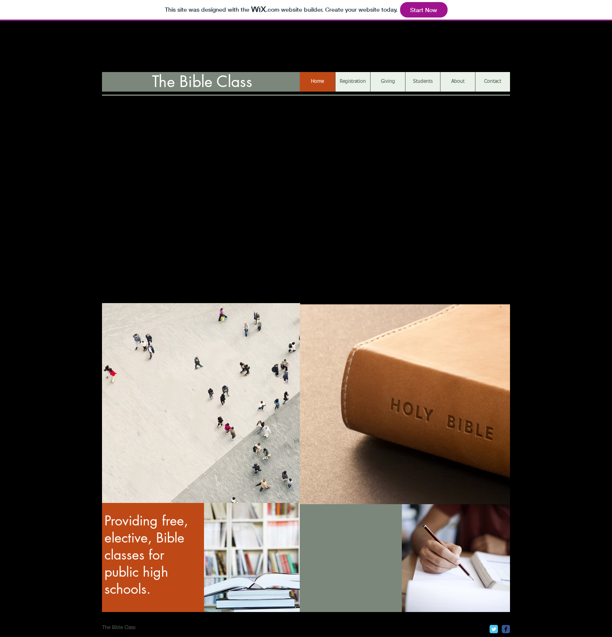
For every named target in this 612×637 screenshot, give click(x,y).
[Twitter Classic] (494, 629)
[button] (405, 404)
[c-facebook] (506, 629)
